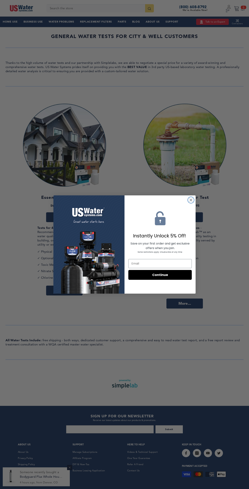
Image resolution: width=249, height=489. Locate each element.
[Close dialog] (191, 200)
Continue (160, 275)
